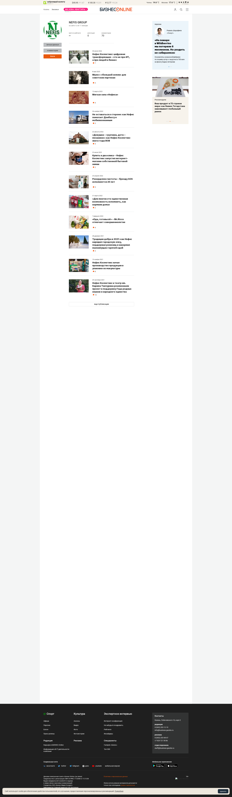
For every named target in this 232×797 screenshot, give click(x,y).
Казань (46, 9)
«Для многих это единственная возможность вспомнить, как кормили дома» (110, 201)
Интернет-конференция (113, 721)
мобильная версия (112, 766)
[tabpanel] (170, 45)
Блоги (46, 729)
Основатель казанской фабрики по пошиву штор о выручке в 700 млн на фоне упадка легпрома (170, 59)
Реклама (78, 741)
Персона (47, 725)
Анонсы (77, 721)
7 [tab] (173, 121)
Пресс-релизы (49, 734)
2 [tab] (167, 121)
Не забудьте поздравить (113, 725)
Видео (76, 725)
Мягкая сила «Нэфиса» (105, 94)
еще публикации (101, 304)
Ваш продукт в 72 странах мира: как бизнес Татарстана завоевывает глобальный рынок (170, 107)
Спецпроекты (110, 741)
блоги (52, 56)
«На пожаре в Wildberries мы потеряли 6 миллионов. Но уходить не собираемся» (170, 46)
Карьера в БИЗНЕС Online (54, 745)
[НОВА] (76, 10)
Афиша (46, 721)
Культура (79, 713)
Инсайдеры (108, 734)
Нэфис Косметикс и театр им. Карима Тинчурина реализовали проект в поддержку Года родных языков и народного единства (111, 287)
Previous (155, 66)
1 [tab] (166, 121)
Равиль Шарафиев (174, 30)
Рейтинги (107, 729)
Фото (76, 729)
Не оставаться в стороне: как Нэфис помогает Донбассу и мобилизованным (113, 117)
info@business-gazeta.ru (164, 730)
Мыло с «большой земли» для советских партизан (109, 76)
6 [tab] (172, 121)
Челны (149, 3)
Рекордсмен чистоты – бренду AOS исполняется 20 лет (112, 180)
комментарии (52, 50)
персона (158, 24)
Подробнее (119, 791)
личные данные (52, 45)
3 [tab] (171, 66)
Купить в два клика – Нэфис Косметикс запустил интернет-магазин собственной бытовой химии (110, 160)
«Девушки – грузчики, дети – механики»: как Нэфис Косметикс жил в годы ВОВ (111, 137)
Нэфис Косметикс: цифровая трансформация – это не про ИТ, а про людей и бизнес (111, 57)
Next (186, 66)
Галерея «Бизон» (110, 745)
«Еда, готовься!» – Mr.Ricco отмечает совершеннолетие (108, 221)
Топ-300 (107, 749)
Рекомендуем (160, 100)
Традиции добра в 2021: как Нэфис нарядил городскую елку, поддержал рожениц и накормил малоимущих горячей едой (112, 243)
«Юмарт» (170, 33)
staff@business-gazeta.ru (164, 748)
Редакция (48, 741)
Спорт (50, 713)
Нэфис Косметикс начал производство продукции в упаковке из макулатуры (107, 265)
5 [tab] (171, 121)
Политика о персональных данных (116, 776)
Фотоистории (79, 734)
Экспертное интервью (118, 713)
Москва (165, 3)
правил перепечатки (128, 785)
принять (223, 791)
